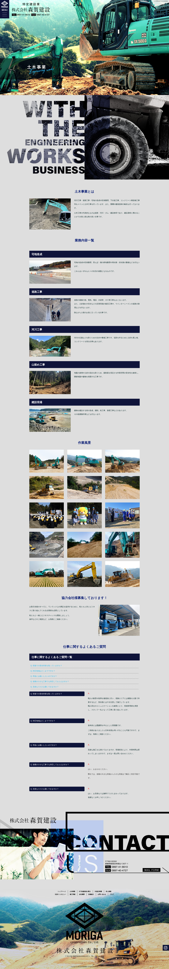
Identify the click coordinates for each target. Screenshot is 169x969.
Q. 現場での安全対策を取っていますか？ (46, 666)
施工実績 (72, 894)
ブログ (112, 894)
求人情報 (108, 891)
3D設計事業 (98, 891)
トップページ (62, 891)
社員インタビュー (60, 894)
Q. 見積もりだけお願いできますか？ (44, 687)
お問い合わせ (102, 894)
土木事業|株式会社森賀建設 (161, 1)
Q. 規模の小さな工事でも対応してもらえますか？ (49, 681)
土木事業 (72, 891)
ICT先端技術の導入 (85, 891)
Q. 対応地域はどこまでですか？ (42, 671)
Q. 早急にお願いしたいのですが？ (43, 676)
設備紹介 (91, 894)
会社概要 (82, 894)
